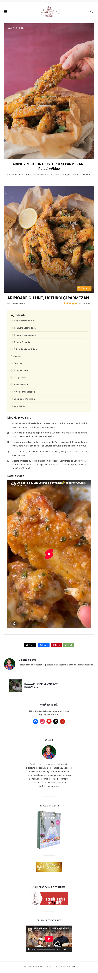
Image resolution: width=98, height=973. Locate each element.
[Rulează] (29, 949)
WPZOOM (71, 967)
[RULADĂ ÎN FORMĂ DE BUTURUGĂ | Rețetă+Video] (15, 685)
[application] (49, 939)
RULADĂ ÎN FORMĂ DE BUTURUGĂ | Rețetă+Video (42, 685)
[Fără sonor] (65, 949)
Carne (75, 174)
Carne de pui (85, 174)
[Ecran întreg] (69, 949)
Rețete (67, 174)
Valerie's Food (22, 174)
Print (70, 645)
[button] (5, 11)
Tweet (31, 645)
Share (45, 645)
